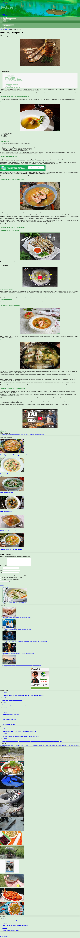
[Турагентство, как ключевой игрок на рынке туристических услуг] (9, 628)
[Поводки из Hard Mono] (9, 872)
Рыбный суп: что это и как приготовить (11, 549)
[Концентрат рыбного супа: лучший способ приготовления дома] (12, 774)
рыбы (68, 745)
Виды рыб (5, 21)
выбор (6, 745)
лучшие (22, 745)
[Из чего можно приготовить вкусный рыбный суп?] (12, 915)
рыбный (6, 431)
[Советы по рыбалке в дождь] (12, 858)
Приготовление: (11, 76)
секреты (72, 745)
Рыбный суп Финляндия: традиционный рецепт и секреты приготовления (20, 473)
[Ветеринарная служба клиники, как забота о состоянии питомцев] (9, 616)
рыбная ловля (48, 745)
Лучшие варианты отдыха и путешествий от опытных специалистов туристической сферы (21, 665)
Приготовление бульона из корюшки (13, 79)
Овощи (9, 85)
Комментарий (3, 565)
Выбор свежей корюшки (10, 77)
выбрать (9, 745)
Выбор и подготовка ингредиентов (15, 80)
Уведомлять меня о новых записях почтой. (11, 579)
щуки (79, 745)
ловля (18, 745)
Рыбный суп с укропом (6, 492)
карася (12, 745)
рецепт (38, 745)
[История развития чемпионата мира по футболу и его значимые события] (9, 652)
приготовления (33, 745)
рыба (45, 745)
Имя (1, 568)
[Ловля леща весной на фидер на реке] (12, 816)
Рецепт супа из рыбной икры (8, 530)
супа (77, 745)
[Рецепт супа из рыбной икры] (12, 528)
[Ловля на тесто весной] (11, 844)
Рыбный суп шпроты (6, 511)
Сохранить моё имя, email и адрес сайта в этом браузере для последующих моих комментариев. (22, 575)
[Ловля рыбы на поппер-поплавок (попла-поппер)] (12, 887)
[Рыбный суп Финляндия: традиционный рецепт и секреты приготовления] (12, 471)
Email (1, 570)
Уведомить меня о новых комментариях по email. (12, 577)
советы (74, 745)
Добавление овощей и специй (11, 84)
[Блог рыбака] (7, 11)
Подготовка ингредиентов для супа (12, 78)
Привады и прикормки (9, 18)
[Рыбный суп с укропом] (12, 490)
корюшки (2, 431)
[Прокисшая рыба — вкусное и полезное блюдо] (12, 901)
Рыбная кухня (6, 23)
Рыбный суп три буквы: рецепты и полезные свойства (14, 602)
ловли (14, 745)
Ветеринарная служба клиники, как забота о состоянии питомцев (16, 617)
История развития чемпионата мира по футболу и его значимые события (18, 653)
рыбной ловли (58, 745)
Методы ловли (6, 19)
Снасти (4, 20)
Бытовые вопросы (8, 25)
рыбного (53, 745)
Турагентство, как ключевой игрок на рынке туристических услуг (16, 629)
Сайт (1, 572)
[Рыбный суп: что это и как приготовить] (12, 546)
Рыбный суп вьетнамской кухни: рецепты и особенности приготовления (19, 455)
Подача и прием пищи (12, 82)
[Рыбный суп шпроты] (12, 509)
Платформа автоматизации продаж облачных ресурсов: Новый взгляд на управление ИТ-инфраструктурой (25, 641)
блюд (1, 745)
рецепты (42, 745)
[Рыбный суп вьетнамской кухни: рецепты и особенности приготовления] (12, 452)
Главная (1, 29)
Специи (9, 86)
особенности (27, 745)
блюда (3, 745)
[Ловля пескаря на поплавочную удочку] (12, 760)
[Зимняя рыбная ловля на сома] (12, 830)
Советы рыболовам (8, 24)
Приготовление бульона (13, 81)
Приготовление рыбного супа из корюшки (14, 73)
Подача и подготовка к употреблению (13, 87)
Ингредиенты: (11, 75)
